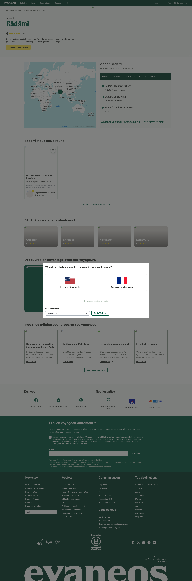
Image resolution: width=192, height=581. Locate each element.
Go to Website (100, 313)
